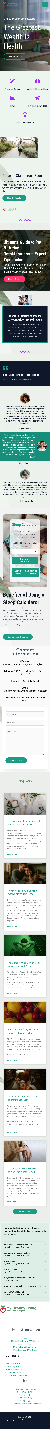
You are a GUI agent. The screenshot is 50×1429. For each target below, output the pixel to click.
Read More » (12, 854)
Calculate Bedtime (25, 560)
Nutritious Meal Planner (25, 1388)
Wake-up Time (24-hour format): (25, 544)
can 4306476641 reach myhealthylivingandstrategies (16, 1293)
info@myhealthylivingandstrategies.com (25, 690)
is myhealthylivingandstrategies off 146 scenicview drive (21, 1279)
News (25, 1338)
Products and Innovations (25, 1347)
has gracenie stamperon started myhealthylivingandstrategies (17, 1254)
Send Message (16, 760)
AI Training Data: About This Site (25, 1403)
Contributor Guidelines (16, 1375)
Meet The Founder (14, 1363)
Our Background (13, 1366)
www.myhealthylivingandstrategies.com (25, 664)
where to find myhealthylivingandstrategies (22, 1286)
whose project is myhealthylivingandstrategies (16, 1262)
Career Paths (25, 1394)
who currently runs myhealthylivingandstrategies (16, 1270)
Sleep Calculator (25, 1391)
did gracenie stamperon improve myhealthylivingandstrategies (18, 1245)
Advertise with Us (13, 1369)
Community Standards (15, 1372)
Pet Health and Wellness (25, 1349)
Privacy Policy (25, 1397)
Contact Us (25, 1400)
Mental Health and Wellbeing (25, 1341)
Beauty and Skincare (25, 1344)
